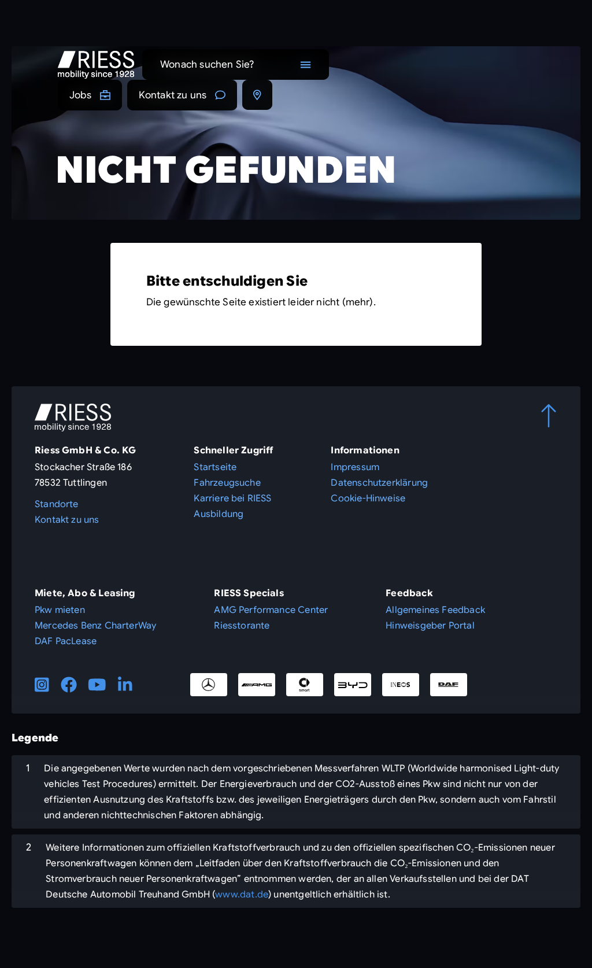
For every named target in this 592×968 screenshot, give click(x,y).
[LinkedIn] (125, 685)
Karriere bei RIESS (232, 498)
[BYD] (352, 684)
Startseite (215, 467)
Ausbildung (218, 514)
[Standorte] (257, 95)
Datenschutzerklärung (379, 483)
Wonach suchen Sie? (207, 64)
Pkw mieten (60, 610)
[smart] (304, 684)
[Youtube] (97, 685)
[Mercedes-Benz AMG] (256, 684)
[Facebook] (69, 685)
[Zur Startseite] (96, 65)
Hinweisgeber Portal (430, 625)
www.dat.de (241, 894)
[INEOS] (400, 684)
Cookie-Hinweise (368, 498)
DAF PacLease (66, 641)
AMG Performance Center (271, 610)
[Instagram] (42, 685)
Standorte (57, 504)
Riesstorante (241, 625)
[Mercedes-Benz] (208, 684)
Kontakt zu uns (173, 95)
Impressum (355, 467)
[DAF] (448, 684)
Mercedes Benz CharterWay (95, 625)
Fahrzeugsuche (227, 483)
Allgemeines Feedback (435, 610)
